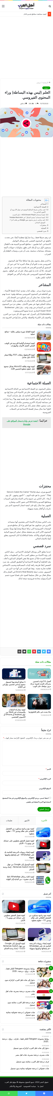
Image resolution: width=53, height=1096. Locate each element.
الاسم (48, 769)
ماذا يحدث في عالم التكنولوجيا (40, 712)
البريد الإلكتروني (44, 779)
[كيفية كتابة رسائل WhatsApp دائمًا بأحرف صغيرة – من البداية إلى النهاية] (43, 880)
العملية (43, 228)
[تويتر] (44, 651)
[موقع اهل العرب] (26, 6)
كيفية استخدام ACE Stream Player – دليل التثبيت (28, 215)
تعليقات (9, 820)
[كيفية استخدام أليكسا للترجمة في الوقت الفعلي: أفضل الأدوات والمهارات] (44, 347)
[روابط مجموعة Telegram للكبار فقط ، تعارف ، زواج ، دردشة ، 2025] (44, 972)
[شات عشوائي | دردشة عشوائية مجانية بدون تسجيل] (44, 1016)
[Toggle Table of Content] (45, 200)
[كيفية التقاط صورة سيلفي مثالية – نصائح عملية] (44, 335)
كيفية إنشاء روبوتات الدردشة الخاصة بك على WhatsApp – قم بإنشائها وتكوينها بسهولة (19, 854)
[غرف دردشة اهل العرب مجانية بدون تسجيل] (44, 1005)
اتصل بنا (40, 1086)
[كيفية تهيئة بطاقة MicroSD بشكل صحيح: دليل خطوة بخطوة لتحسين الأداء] (44, 370)
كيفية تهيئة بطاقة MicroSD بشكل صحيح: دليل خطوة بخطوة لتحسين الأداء (19, 367)
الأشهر (26, 820)
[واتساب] (29, 651)
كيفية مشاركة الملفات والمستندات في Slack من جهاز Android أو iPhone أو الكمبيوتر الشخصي (14, 713)
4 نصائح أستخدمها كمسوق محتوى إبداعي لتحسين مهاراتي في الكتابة (13, 684)
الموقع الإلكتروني (45, 788)
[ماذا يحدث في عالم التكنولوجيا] (39, 702)
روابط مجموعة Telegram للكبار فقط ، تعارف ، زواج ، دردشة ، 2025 (20, 969)
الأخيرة (44, 820)
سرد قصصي (41, 231)
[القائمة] (3, 7)
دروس (39, 82)
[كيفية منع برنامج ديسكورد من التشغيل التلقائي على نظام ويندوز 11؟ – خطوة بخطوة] (43, 832)
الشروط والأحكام (16, 1086)
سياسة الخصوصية (29, 1086)
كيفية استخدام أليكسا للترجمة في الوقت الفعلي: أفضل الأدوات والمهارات (20, 344)
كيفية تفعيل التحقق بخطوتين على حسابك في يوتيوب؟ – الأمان (14, 918)
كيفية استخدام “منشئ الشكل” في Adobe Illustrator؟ (27, 217)
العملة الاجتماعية (40, 207)
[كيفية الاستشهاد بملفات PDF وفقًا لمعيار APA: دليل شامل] (44, 358)
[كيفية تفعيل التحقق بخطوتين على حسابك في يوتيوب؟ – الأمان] (43, 844)
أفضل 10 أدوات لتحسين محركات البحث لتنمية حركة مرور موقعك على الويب (40, 683)
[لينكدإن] (39, 651)
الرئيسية (45, 82)
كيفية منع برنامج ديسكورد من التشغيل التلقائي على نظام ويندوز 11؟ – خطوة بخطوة (20, 831)
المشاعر (43, 204)
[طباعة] (19, 651)
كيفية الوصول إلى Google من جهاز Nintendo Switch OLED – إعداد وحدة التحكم (18, 867)
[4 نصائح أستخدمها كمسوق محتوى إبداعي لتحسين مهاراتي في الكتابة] (13, 674)
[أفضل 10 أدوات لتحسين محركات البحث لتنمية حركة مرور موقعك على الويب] (39, 673)
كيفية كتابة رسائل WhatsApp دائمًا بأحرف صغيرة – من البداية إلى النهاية (20, 877)
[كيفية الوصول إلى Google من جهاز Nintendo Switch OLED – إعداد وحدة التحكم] (43, 868)
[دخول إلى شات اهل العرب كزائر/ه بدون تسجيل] (44, 983)
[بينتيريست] (34, 651)
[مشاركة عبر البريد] (24, 651)
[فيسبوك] (49, 651)
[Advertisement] (26, 45)
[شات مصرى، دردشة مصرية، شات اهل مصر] (44, 995)
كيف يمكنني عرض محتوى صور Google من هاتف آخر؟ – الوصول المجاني (27, 221)
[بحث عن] (49, 7)
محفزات (43, 225)
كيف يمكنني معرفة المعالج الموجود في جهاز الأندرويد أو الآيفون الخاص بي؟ (28, 211)
